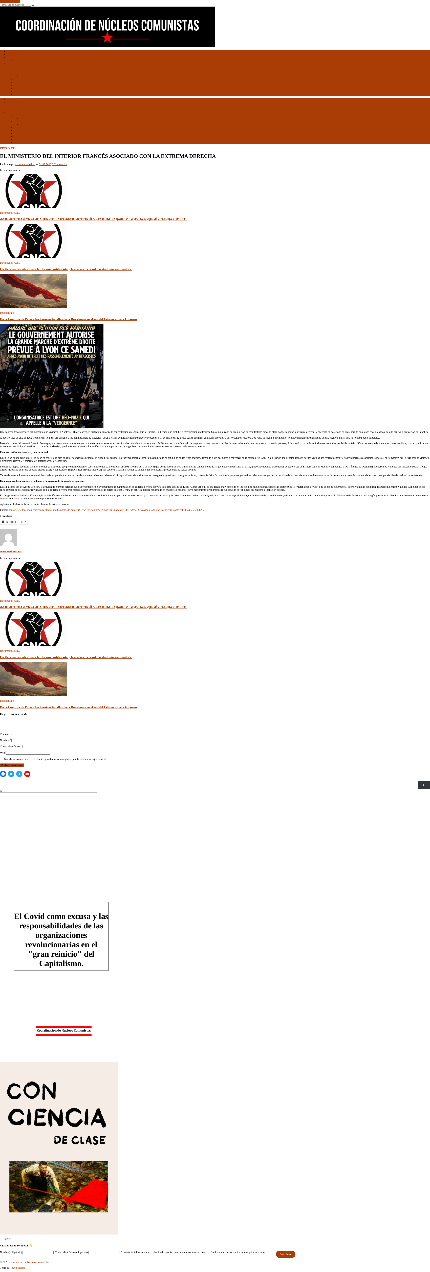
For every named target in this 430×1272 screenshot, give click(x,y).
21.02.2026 (45, 164)
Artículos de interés (17, 63)
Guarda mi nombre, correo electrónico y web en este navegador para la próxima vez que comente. (56, 759)
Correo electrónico (11, 746)
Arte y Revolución (30, 75)
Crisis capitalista (22, 91)
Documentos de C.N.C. (19, 54)
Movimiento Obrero (24, 66)
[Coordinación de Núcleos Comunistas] (107, 46)
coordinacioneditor (25, 164)
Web (2, 752)
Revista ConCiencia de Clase (22, 57)
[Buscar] (424, 785)
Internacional (20, 85)
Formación (19, 78)
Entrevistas (19, 60)
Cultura (17, 72)
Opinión (17, 94)
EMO (23, 69)
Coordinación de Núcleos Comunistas (29, 1262)
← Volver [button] (5, 1238)
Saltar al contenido (10, 1)
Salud (16, 82)
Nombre (5, 740)
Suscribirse (285, 1254)
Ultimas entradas (15, 51)
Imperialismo (20, 88)
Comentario (7, 734)
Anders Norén (17, 1267)
